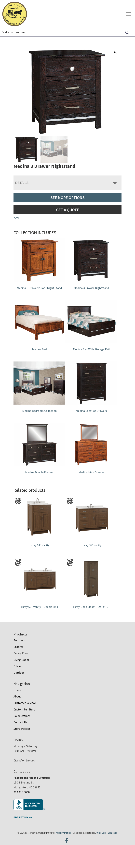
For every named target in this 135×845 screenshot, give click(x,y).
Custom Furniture (24, 709)
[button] (116, 52)
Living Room (21, 660)
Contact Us (20, 722)
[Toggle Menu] (128, 13)
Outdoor (19, 672)
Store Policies (22, 729)
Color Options (22, 716)
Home (17, 690)
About (17, 696)
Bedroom (19, 640)
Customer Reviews (25, 703)
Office (17, 666)
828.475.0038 (22, 792)
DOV (16, 218)
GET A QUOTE (67, 209)
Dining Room (21, 653)
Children (19, 647)
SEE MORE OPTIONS (67, 197)
